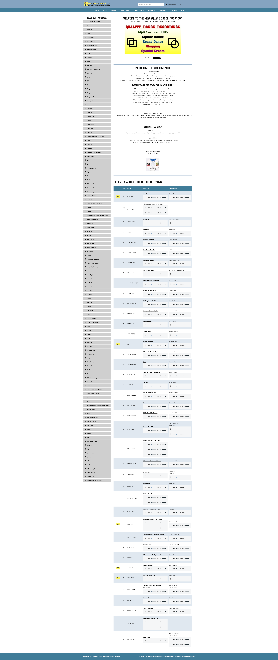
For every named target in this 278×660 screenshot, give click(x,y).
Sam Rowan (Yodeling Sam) (176, 270)
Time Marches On (148, 608)
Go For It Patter (148, 341)
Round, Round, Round (149, 427)
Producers (113, 10)
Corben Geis (172, 194)
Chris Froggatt (173, 239)
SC (123, 196)
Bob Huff (171, 509)
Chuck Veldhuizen (174, 219)
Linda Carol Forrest (174, 585)
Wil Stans (171, 250)
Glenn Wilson (172, 372)
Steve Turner (172, 473)
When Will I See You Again (151, 352)
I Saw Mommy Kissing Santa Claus (153, 555)
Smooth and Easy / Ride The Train (153, 519)
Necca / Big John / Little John (151, 440)
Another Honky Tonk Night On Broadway (152, 587)
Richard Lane (172, 290)
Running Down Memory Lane (151, 509)
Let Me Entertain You (149, 392)
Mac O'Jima (172, 598)
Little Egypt (146, 472)
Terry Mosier (172, 321)
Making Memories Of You (150, 301)
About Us (96, 10)
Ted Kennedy (172, 565)
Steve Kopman (173, 341)
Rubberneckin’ (147, 321)
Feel (144, 362)
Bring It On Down (148, 260)
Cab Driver (146, 194)
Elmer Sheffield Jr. (174, 311)
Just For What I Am (149, 575)
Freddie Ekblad (173, 331)
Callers (104, 10)
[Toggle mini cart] (180, 4)
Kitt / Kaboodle (147, 494)
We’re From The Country (150, 413)
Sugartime (146, 637)
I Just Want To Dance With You (152, 461)
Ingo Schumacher (174, 633)
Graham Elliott (173, 522)
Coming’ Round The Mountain (152, 372)
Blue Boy (146, 229)
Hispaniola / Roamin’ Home (151, 618)
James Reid (172, 483)
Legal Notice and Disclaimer (186, 656)
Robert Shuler (173, 588)
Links (182, 10)
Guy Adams (172, 229)
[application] (155, 197)
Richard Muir (172, 471)
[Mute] (160, 197)
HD (123, 210)
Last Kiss (146, 219)
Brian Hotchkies (173, 423)
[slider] (164, 197)
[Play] (146, 197)
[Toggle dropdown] (130, 10)
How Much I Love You (149, 250)
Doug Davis (172, 575)
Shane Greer (172, 382)
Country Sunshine (148, 239)
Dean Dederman (173, 301)
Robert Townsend (174, 545)
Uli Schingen (172, 280)
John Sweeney (173, 636)
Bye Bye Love (147, 545)
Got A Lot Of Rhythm (149, 290)
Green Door (146, 483)
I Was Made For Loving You (151, 280)
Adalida (145, 382)
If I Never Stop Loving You (150, 311)
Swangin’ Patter (148, 565)
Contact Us (174, 10)
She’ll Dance (147, 331)
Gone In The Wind (148, 270)
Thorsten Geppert (174, 352)
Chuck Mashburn (173, 260)
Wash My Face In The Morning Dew (153, 534)
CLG (124, 208)
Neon (145, 403)
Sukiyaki (146, 598)
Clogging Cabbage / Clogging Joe (153, 204)
